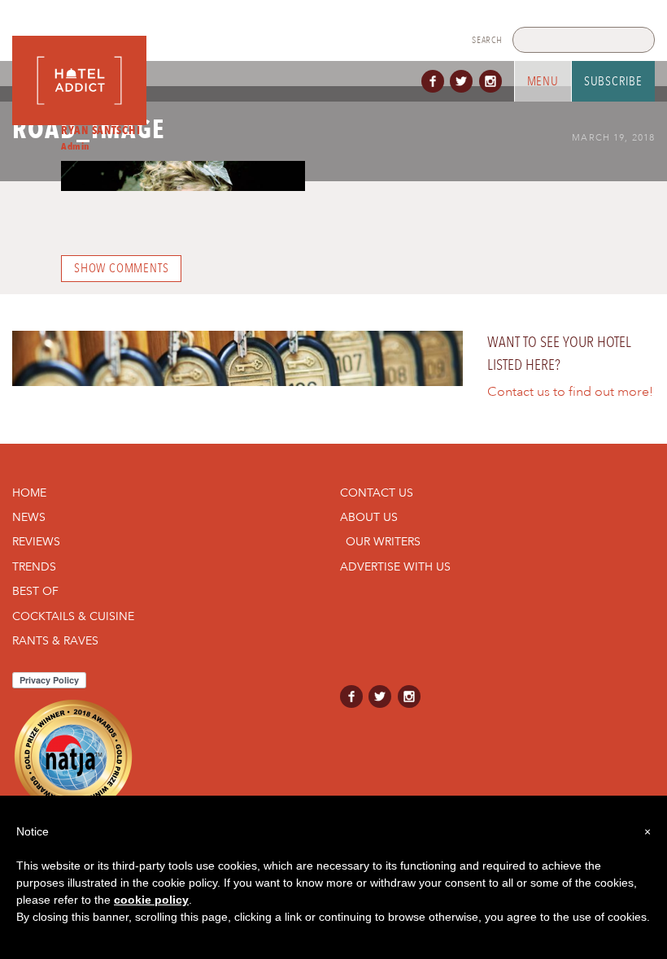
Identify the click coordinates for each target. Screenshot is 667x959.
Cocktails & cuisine (73, 616)
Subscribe (613, 81)
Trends (34, 566)
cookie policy (151, 899)
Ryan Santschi (100, 130)
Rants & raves (55, 640)
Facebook (436, 81)
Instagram (493, 81)
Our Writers (383, 541)
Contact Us (376, 492)
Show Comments (121, 268)
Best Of (35, 590)
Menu (543, 81)
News (29, 516)
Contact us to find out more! (570, 392)
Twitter (464, 81)
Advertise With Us (395, 566)
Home (29, 492)
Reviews (36, 541)
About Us (369, 516)
